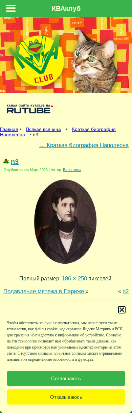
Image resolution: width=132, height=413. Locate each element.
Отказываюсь (66, 397)
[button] (121, 309)
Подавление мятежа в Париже (44, 291)
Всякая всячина (43, 129)
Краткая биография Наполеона (84, 145)
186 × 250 (74, 278)
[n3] (65, 265)
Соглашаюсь (66, 378)
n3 (15, 161)
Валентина (72, 170)
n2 (126, 291)
